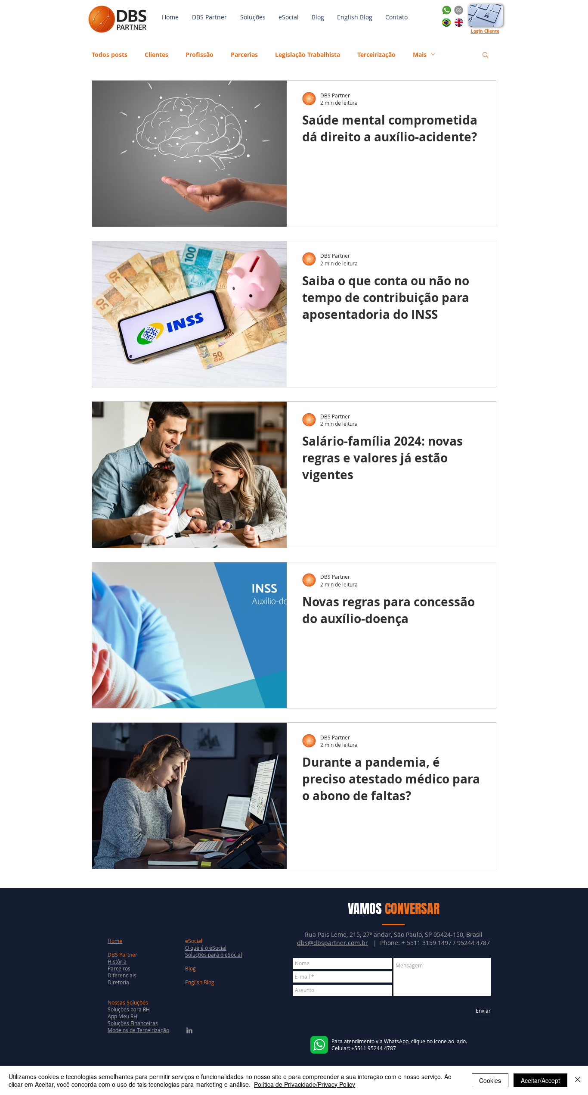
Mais (420, 54)
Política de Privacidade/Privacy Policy (304, 1084)
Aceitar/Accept (540, 1080)
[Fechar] (578, 1080)
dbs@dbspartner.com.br (332, 943)
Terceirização (376, 54)
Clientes (156, 54)
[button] (253, 17)
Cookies (490, 1080)
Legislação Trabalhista (307, 54)
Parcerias (244, 54)
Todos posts (109, 54)
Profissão (200, 54)
